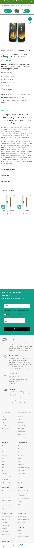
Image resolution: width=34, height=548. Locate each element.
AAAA (3, 461)
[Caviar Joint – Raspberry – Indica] (25, 201)
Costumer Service (24, 413)
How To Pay (21, 428)
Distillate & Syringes (23, 467)
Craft (3, 458)
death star (8, 100)
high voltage (15, 100)
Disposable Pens (7, 494)
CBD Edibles (21, 505)
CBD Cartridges (6, 500)
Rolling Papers (22, 522)
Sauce (19, 458)
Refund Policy (22, 434)
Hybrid (4, 449)
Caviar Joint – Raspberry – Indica (25, 210)
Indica (4, 445)
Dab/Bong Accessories (24, 519)
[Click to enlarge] (5, 44)
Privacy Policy (21, 431)
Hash (19, 479)
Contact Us (21, 416)
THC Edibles (21, 501)
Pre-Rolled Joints (7, 476)
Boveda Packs (22, 516)
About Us (5, 419)
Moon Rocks (21, 473)
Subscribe (17, 329)
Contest (4, 425)
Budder (20, 449)
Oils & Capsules (7, 513)
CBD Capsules (6, 519)
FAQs (19, 419)
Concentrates (23, 442)
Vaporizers (10, 50)
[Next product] (31, 50)
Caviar (19, 461)
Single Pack (21, 530)
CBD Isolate (21, 470)
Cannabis (5, 442)
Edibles (20, 488)
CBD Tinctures (6, 525)
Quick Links (6, 413)
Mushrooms (6, 541)
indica (26, 100)
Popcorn (4, 473)
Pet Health (5, 531)
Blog (3, 422)
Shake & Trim (6, 479)
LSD (3, 508)
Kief (19, 476)
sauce (3, 102)
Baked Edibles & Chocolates (22, 494)
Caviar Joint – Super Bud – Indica (8, 210)
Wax (19, 445)
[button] (3, 207)
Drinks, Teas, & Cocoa (24, 498)
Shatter (20, 452)
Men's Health (6, 534)
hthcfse (22, 100)
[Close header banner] (31, 2)
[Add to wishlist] (14, 196)
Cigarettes (21, 527)
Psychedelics (6, 505)
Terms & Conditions (23, 437)
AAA (3, 464)
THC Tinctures (6, 522)
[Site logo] (17, 10)
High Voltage (12, 97)
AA (3, 467)
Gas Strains (5, 455)
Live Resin (21, 455)
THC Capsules (6, 516)
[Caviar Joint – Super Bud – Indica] (9, 201)
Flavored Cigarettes (23, 536)
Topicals (4, 528)
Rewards (20, 422)
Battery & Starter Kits (8, 491)
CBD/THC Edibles (22, 508)
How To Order (22, 425)
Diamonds (21, 464)
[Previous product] (27, 50)
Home (3, 50)
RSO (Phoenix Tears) (23, 483)
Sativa (4, 452)
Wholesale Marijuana (8, 483)
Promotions (5, 428)
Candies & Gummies (23, 491)
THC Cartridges (19, 50)
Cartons (20, 533)
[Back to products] (29, 50)
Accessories (22, 513)
